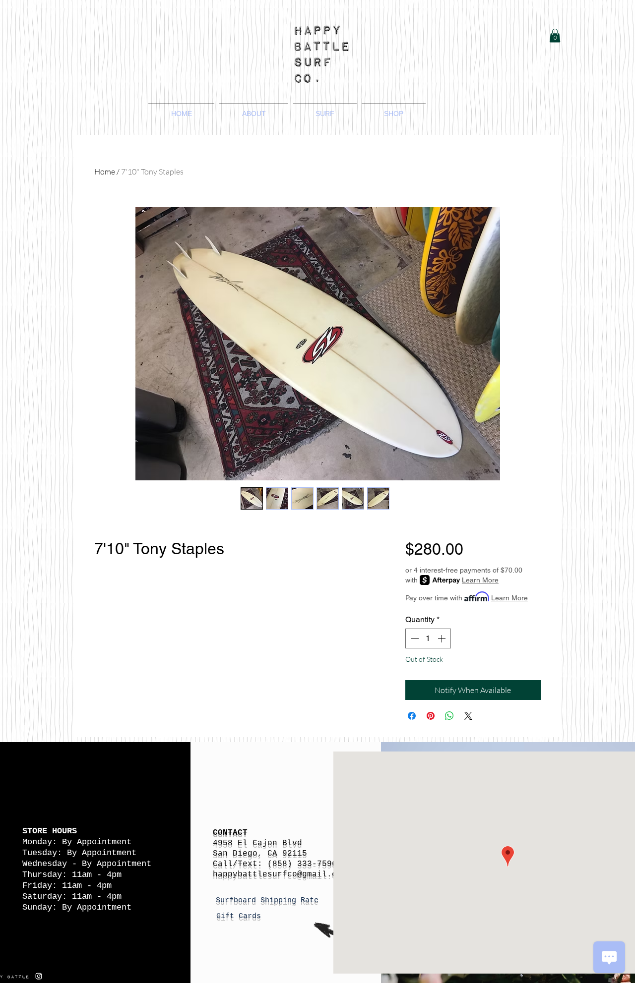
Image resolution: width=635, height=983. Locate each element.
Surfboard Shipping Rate (269, 900)
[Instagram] (38, 976)
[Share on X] (468, 716)
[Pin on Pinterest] (431, 716)
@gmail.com (322, 874)
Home (104, 171)
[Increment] (442, 638)
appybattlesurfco (257, 874)
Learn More (480, 580)
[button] (555, 35)
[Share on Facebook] (412, 716)
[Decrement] (414, 638)
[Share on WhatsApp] (449, 716)
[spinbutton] (428, 638)
